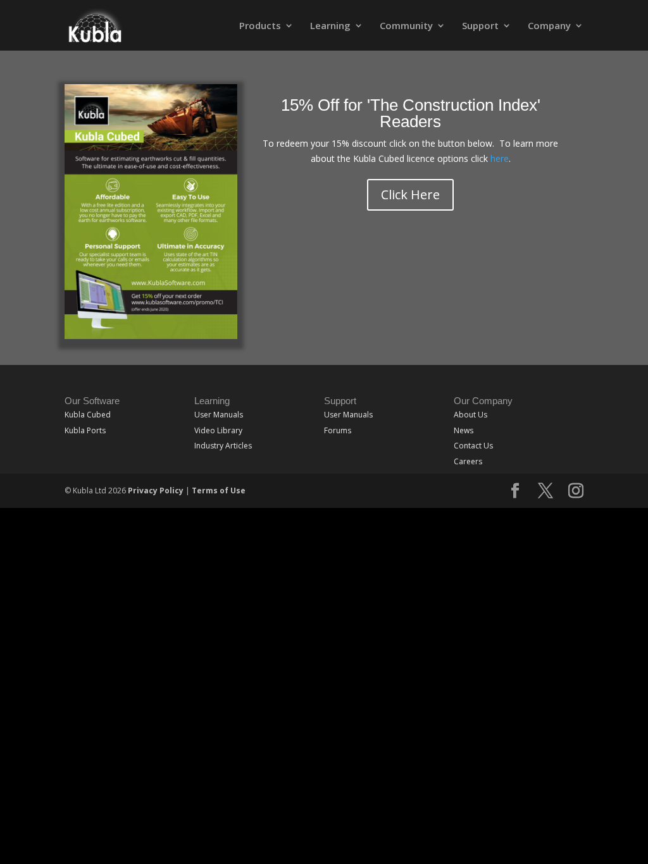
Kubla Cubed (88, 414)
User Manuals (218, 414)
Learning (330, 26)
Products (260, 26)
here (499, 158)
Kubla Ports (85, 430)
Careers (468, 461)
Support (480, 26)
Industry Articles (223, 445)
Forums (337, 430)
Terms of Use (219, 490)
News (463, 430)
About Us (470, 414)
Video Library (218, 430)
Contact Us (473, 445)
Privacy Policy (156, 490)
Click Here (410, 194)
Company (549, 26)
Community (406, 26)
